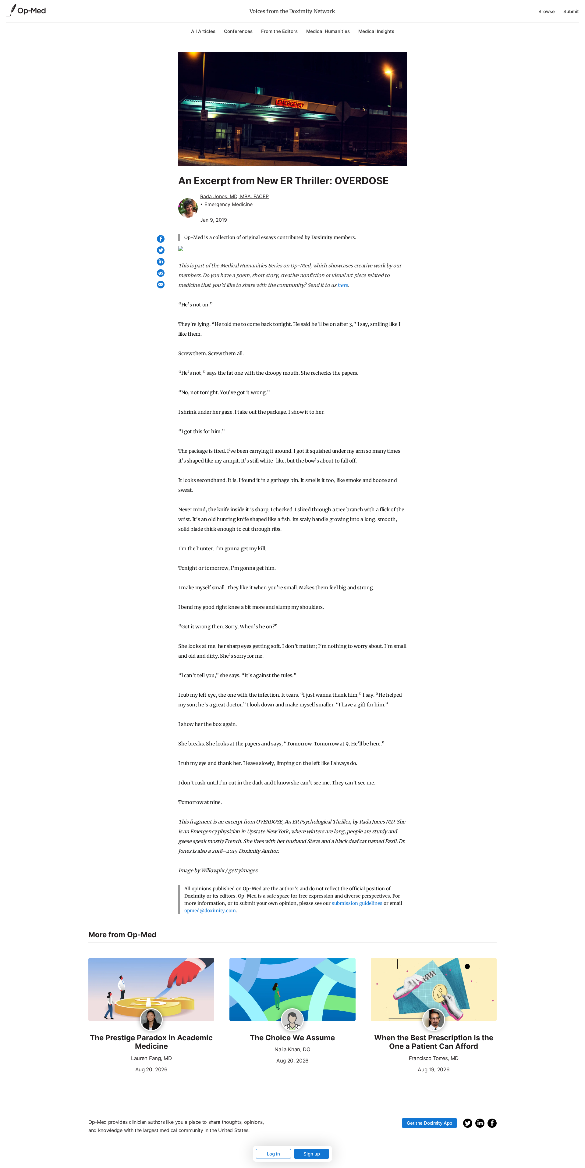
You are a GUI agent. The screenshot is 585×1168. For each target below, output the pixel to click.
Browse (546, 11)
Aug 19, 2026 (410, 1069)
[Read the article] (151, 990)
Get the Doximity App (429, 1123)
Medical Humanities (328, 31)
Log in (273, 1154)
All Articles (203, 31)
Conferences (238, 31)
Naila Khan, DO (292, 1049)
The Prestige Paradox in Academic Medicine (151, 1042)
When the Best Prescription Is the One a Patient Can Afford (433, 1042)
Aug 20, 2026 (128, 1069)
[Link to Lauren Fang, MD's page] (151, 1020)
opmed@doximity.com (210, 910)
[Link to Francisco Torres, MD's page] (433, 1020)
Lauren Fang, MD (151, 1058)
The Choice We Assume (292, 1038)
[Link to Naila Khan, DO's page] (292, 1020)
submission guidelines (357, 903)
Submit (571, 11)
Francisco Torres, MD (434, 1058)
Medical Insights (376, 31)
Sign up (311, 1154)
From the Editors (279, 31)
